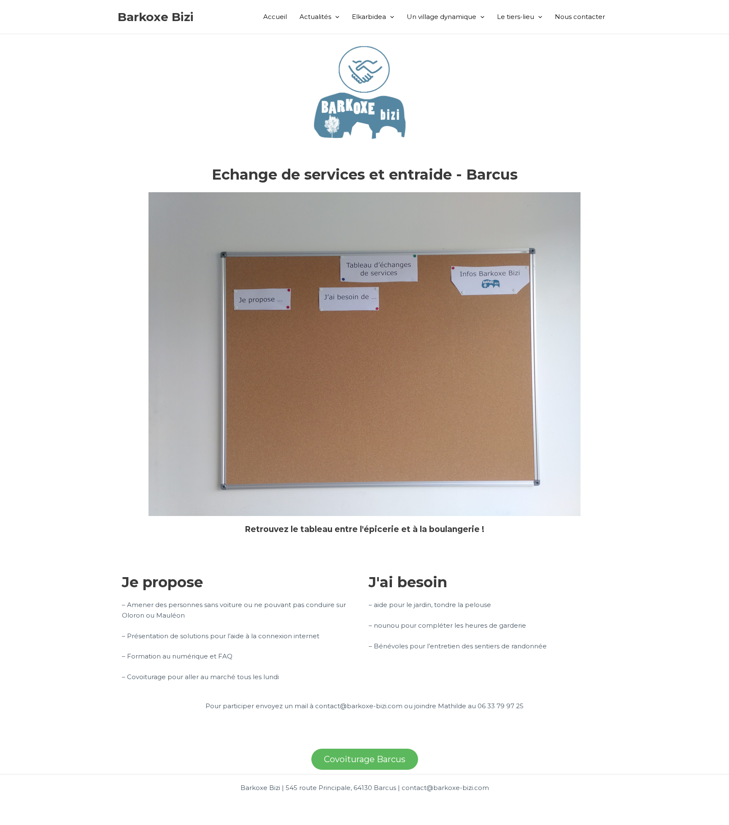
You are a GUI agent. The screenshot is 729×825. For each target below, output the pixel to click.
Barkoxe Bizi (156, 17)
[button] (335, 17)
